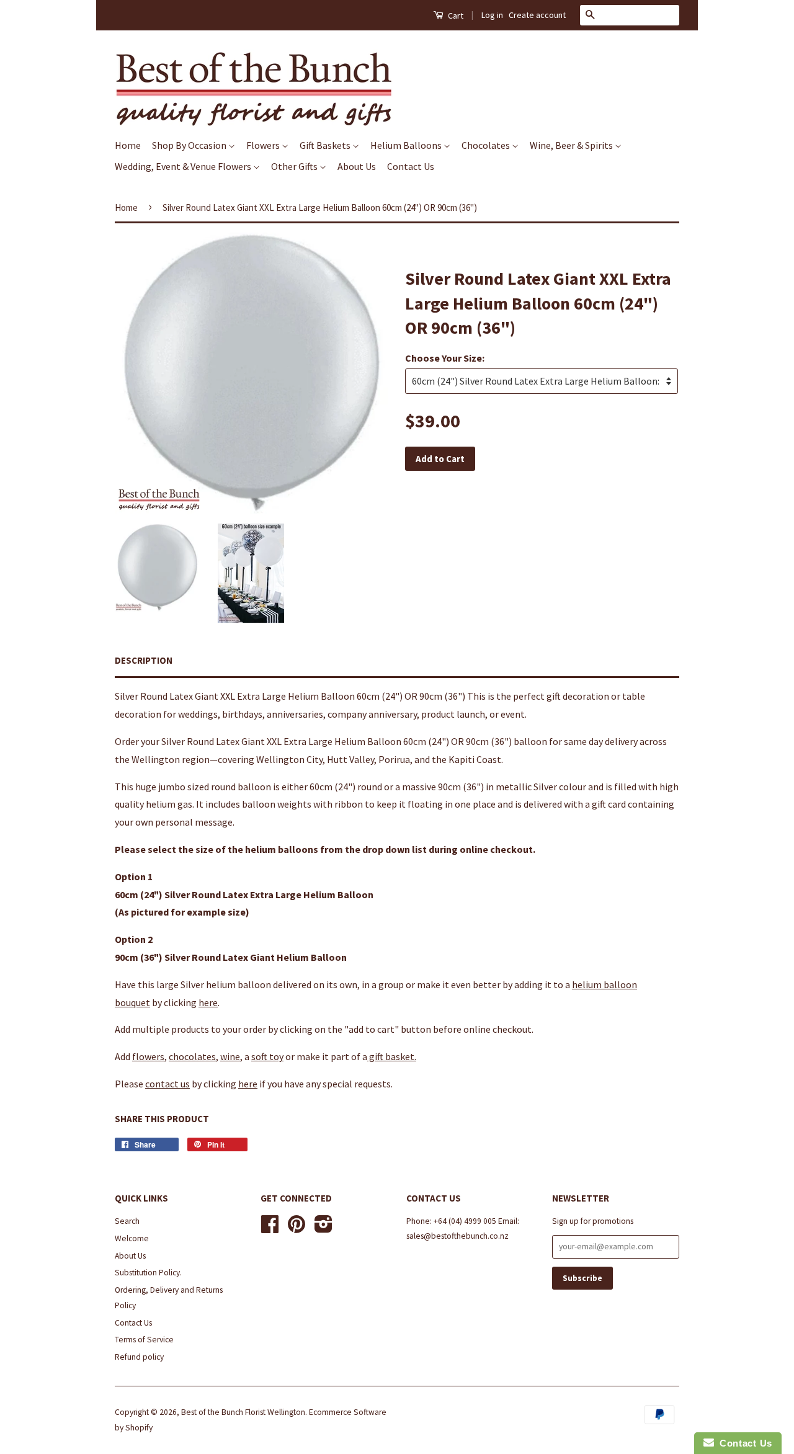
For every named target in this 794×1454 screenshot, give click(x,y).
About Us (356, 166)
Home (128, 145)
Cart (454, 15)
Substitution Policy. (148, 1272)
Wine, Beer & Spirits (572, 145)
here (208, 1002)
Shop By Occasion (190, 145)
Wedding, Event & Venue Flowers (184, 166)
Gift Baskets (326, 145)
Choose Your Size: (444, 358)
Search (127, 1221)
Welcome (132, 1238)
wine (230, 1056)
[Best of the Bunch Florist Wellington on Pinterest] (296, 1228)
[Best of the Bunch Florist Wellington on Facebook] (270, 1228)
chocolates (192, 1056)
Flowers (264, 145)
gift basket (390, 1056)
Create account (537, 14)
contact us (167, 1083)
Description (143, 660)
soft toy (267, 1056)
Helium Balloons (407, 145)
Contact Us (410, 166)
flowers (148, 1056)
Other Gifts (295, 166)
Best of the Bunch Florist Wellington (243, 1412)
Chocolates (487, 145)
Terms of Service (144, 1339)
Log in (492, 14)
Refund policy (139, 1357)
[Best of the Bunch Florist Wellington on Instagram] (323, 1228)
